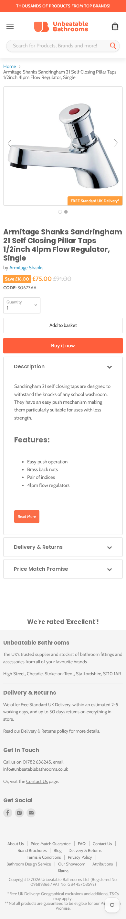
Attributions (102, 863)
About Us (15, 843)
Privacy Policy (80, 857)
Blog (57, 850)
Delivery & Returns (38, 731)
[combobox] (56, 46)
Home (9, 66)
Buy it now (63, 345)
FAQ (82, 843)
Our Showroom (71, 863)
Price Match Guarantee (51, 843)
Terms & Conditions (44, 857)
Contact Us (37, 781)
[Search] (113, 46)
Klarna (63, 870)
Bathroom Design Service (28, 863)
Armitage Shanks (26, 268)
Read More (27, 516)
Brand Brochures (32, 850)
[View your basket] (115, 26)
